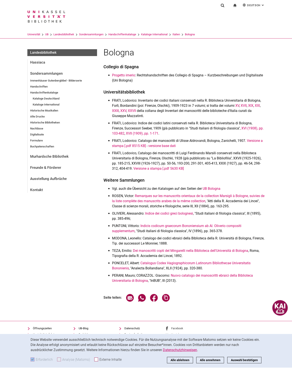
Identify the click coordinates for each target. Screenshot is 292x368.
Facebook (177, 328)
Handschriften (39, 86)
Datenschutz (132, 328)
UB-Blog (83, 328)
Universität (33, 34)
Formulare (36, 140)
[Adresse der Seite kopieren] (166, 300)
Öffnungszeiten (42, 328)
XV (237, 106)
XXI (257, 106)
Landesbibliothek (63, 34)
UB (47, 34)
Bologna (190, 34)
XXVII (132, 111)
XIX (250, 106)
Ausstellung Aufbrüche (48, 179)
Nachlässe (36, 128)
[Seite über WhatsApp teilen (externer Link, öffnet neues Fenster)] (142, 300)
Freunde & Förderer (45, 167)
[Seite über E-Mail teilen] (130, 300)
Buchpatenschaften (42, 146)
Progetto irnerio (123, 75)
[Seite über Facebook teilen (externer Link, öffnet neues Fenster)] (154, 300)
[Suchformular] (222, 5)
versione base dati (162, 146)
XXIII (115, 111)
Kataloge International (154, 34)
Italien (176, 34)
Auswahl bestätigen (244, 360)
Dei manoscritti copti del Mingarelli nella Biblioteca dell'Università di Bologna (190, 251)
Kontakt (36, 190)
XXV (123, 111)
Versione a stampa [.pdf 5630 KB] (158, 168)
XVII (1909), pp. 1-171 (142, 133)
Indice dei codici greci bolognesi (169, 213)
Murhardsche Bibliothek (49, 156)
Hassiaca (37, 62)
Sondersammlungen (91, 34)
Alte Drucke (37, 116)
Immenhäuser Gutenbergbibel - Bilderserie (56, 80)
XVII (244, 106)
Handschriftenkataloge (122, 34)
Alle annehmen (210, 360)
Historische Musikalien (44, 110)
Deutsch (256, 5)
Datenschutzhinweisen (180, 350)
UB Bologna (211, 189)
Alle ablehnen (180, 360)
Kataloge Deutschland (46, 98)
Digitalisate (37, 134)
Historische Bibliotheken (45, 122)
